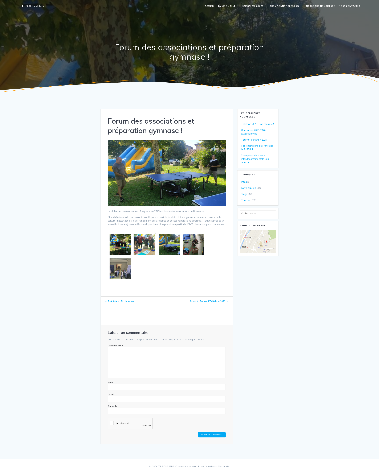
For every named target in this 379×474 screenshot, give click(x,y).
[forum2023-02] (169, 244)
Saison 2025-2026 (252, 6)
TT (31, 6)
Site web (112, 406)
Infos (244, 182)
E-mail (111, 394)
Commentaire (115, 345)
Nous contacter (349, 6)
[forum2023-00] (120, 244)
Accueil (209, 6)
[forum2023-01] (145, 244)
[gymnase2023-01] (194, 244)
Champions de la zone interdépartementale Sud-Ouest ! (255, 159)
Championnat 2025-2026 (284, 6)
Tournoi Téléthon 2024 (254, 139)
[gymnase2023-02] (120, 269)
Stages (245, 194)
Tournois (246, 200)
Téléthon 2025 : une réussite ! (257, 124)
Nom (110, 382)
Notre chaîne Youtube (320, 6)
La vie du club (227, 6)
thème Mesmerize (220, 466)
